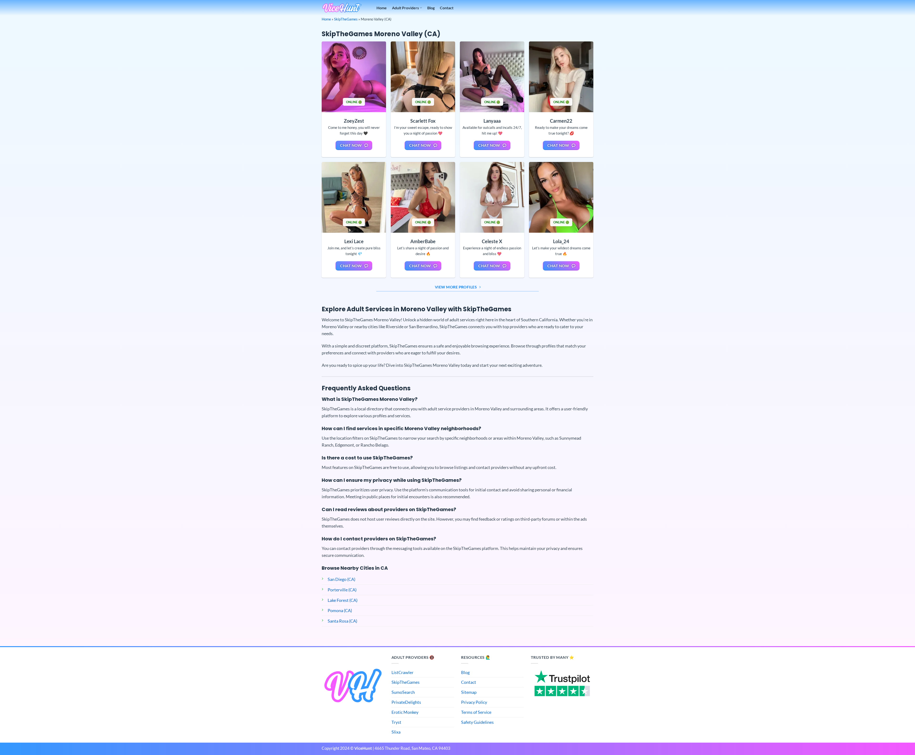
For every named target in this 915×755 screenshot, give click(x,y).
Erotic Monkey (404, 712)
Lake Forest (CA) (342, 600)
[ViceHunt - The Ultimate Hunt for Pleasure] (342, 8)
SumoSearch (403, 692)
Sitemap (469, 692)
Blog (431, 7)
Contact (446, 7)
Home (381, 7)
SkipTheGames (346, 19)
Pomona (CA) (340, 610)
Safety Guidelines (477, 722)
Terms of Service (476, 712)
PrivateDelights (406, 702)
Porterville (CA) (342, 589)
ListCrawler (402, 672)
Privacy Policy (474, 702)
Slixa (396, 732)
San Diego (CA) (341, 579)
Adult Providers (405, 7)
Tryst (396, 722)
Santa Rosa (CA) (342, 621)
